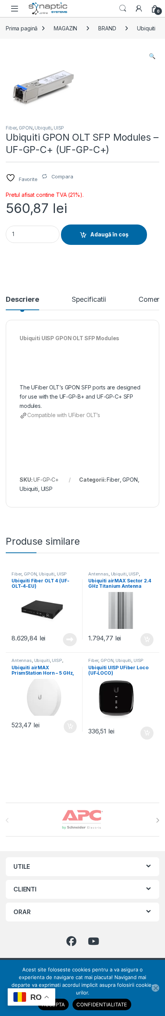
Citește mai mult (68, 639)
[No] (155, 988)
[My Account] (139, 8)
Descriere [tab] (22, 299)
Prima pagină (22, 28)
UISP (59, 128)
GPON (25, 128)
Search (123, 8)
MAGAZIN (65, 28)
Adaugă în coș (109, 234)
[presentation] (157, 820)
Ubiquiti (146, 28)
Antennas (98, 574)
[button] (152, 56)
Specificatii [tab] (89, 299)
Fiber (11, 128)
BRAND (107, 28)
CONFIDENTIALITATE (101, 1004)
